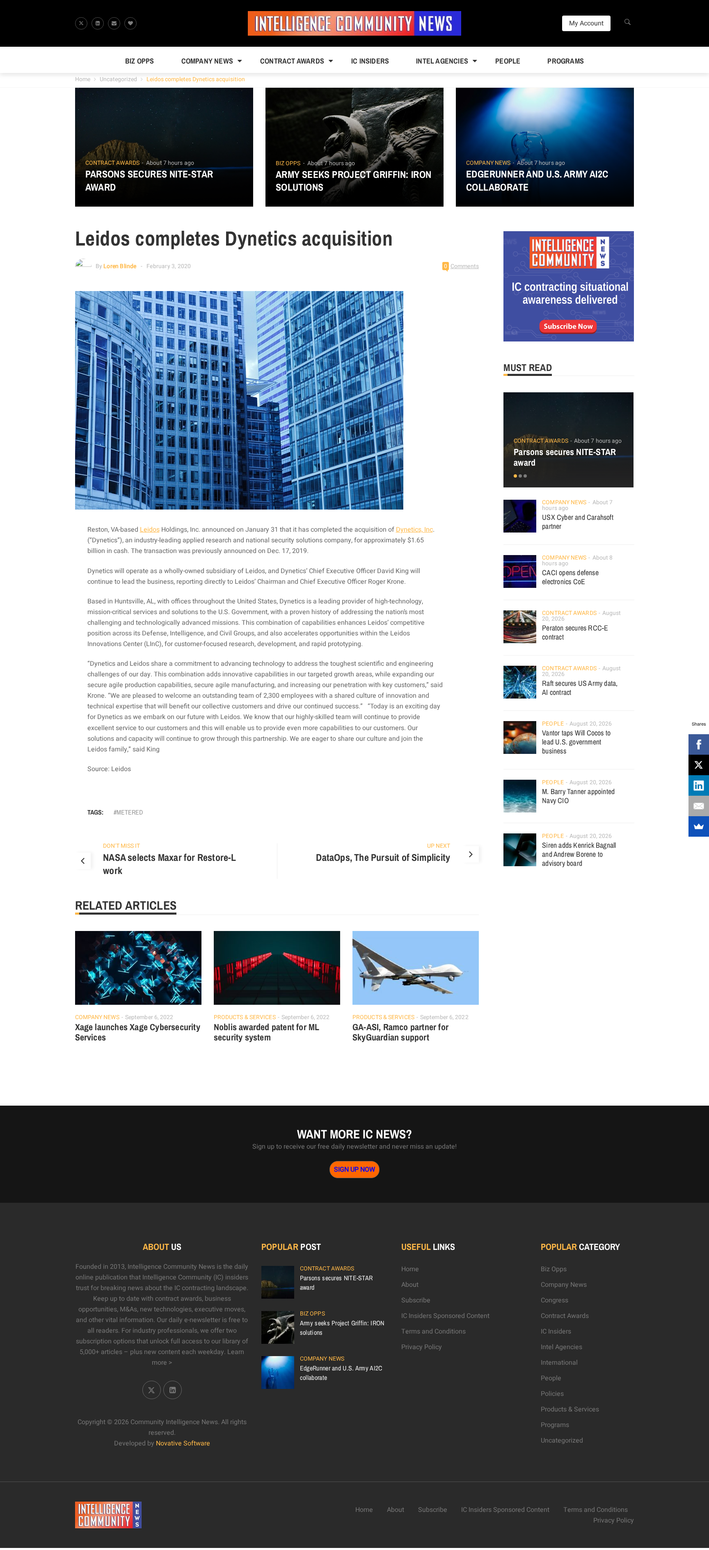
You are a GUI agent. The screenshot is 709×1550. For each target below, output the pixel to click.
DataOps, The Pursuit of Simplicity (383, 857)
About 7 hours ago (170, 163)
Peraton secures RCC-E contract (575, 632)
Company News (207, 61)
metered (130, 812)
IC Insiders (370, 61)
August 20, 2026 (590, 723)
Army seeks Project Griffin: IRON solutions (354, 180)
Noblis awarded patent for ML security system (267, 1032)
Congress (554, 1300)
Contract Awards (292, 61)
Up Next (438, 846)
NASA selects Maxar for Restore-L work (169, 864)
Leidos (150, 530)
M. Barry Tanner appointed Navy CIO (578, 796)
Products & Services (245, 1017)
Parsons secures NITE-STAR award (149, 180)
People (507, 61)
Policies (552, 1394)
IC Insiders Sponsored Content (445, 1316)
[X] (698, 765)
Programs (565, 61)
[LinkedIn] (698, 785)
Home (82, 79)
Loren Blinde (119, 266)
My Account (586, 23)
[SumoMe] (698, 826)
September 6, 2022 (149, 1017)
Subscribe (415, 1300)
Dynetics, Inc (414, 530)
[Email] (698, 806)
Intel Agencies (442, 61)
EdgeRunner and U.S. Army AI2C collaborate (537, 180)
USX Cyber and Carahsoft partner (577, 521)
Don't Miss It (121, 846)
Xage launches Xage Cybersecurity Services (137, 1032)
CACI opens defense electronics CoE (570, 577)
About (410, 1285)
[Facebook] (698, 744)
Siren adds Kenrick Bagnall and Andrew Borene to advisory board (579, 854)
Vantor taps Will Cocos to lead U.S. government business (576, 742)
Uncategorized (118, 79)
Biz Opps (139, 61)
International (559, 1363)
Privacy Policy (421, 1347)
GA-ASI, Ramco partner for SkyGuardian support (400, 1032)
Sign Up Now (354, 1169)
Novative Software (183, 1443)
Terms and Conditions (433, 1331)
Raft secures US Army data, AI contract (580, 687)
